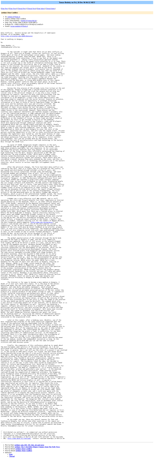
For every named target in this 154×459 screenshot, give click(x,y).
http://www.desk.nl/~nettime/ (19, 438)
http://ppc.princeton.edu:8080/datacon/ (17, 36)
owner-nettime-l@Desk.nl (19, 26)
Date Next (12, 8)
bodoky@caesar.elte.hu (28, 20)
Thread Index (50, 8)
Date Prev (4, 8)
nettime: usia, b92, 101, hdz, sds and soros (29, 445)
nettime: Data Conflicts (24, 449)
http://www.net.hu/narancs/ (42, 222)
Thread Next (31, 8)
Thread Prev (22, 8)
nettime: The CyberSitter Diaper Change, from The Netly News (37, 447)
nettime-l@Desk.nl (14, 17)
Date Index (41, 8)
